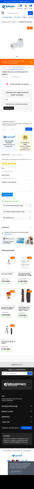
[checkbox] (4, 104)
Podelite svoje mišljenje (9, 182)
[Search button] (30, 13)
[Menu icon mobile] (3, 13)
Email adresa (6, 175)
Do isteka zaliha (7, 17)
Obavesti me (9, 108)
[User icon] (25, 6)
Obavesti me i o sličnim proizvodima (17, 104)
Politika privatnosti (17, 450)
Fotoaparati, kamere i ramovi (8, 22)
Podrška (14, 1)
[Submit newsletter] (29, 373)
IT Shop (24, 17)
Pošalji (29, 129)
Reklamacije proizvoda (11, 201)
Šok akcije (17, 17)
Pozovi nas (7, 1)
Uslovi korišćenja (7, 450)
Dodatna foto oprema (25, 22)
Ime (3, 168)
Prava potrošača (27, 450)
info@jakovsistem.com (24, 1)
